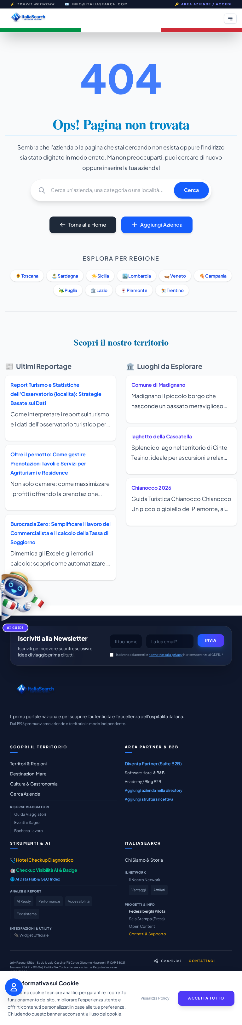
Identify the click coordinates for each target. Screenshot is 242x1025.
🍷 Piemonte (134, 290)
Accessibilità (78, 901)
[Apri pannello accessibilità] (14, 987)
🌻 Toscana (26, 276)
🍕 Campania (213, 276)
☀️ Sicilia (100, 276)
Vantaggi (138, 890)
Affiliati (159, 890)
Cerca (191, 190)
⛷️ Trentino (172, 290)
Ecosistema (27, 914)
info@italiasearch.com (100, 4)
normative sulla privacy (165, 654)
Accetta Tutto (206, 998)
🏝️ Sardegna (65, 276)
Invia (210, 640)
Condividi (171, 961)
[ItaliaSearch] (35, 690)
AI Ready (24, 901)
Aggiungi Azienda (161, 224)
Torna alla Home (87, 224)
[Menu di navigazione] (230, 19)
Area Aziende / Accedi (203, 4)
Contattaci (202, 961)
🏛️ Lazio (98, 290)
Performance (49, 901)
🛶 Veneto (175, 276)
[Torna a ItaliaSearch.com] (28, 18)
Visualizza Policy (155, 998)
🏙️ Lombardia (136, 276)
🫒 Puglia (68, 290)
